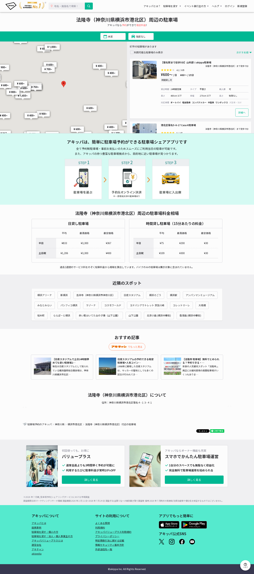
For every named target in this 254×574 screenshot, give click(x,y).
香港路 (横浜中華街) (190, 315)
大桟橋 (202, 305)
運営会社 (36, 545)
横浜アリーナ (44, 295)
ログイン (230, 6)
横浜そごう (155, 295)
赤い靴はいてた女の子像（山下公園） (99, 315)
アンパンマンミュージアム (200, 295)
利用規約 (100, 527)
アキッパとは (39, 523)
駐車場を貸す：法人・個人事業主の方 (52, 536)
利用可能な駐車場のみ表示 (148, 52)
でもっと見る (135, 346)
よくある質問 (102, 523)
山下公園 (133, 315)
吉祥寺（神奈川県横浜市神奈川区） (95, 295)
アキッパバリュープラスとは (47, 540)
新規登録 (242, 6)
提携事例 (36, 527)
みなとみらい (44, 305)
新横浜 (64, 295)
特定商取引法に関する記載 (109, 540)
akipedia (36, 553)
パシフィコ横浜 (68, 305)
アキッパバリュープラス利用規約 (113, 532)
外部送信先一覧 (103, 549)
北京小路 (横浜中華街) (159, 315)
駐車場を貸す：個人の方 (45, 532)
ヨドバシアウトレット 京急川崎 (147, 305)
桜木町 (41, 315)
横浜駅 (173, 295)
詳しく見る (91, 480)
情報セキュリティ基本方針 (109, 545)
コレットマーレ (181, 305)
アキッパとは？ (152, 6)
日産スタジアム (132, 295)
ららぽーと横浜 (61, 315)
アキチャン (38, 549)
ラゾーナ (91, 305)
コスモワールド (112, 305)
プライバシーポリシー (107, 536)
